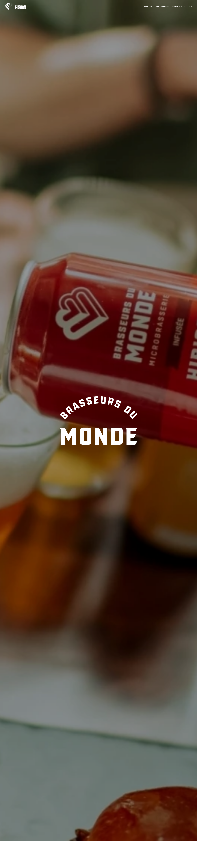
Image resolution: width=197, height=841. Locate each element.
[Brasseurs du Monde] (15, 6)
